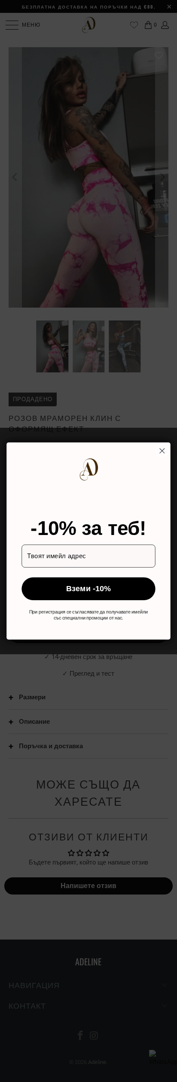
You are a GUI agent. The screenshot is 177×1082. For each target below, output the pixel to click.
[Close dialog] (162, 450)
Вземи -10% (88, 588)
